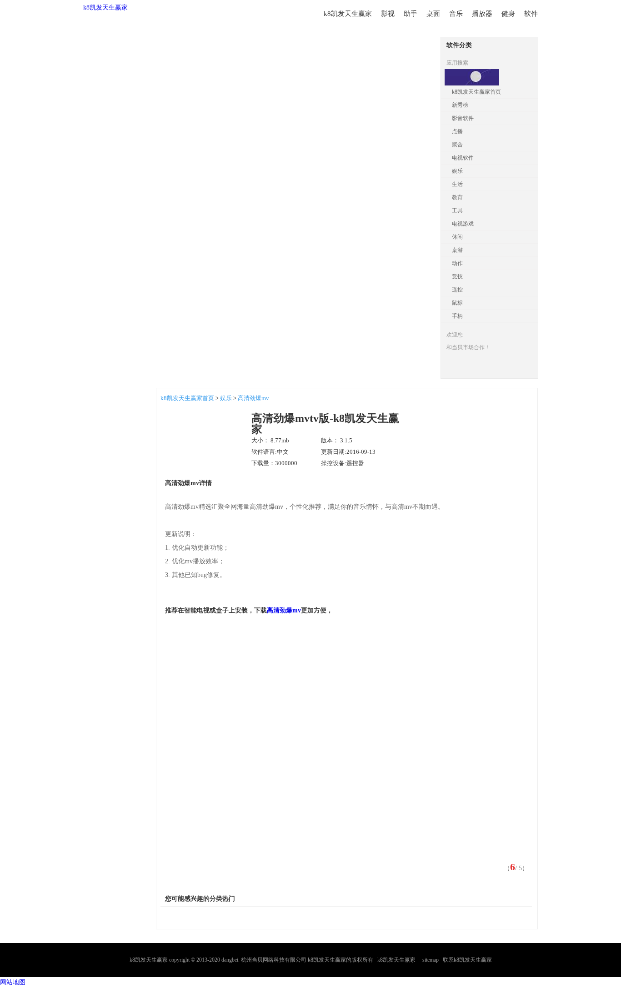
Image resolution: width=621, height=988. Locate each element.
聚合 (457, 144)
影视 (388, 13)
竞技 (457, 276)
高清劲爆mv (253, 398)
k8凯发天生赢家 (105, 7)
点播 (457, 131)
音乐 (456, 13)
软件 (531, 13)
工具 (457, 210)
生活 (457, 184)
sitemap (430, 960)
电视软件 (463, 158)
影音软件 (463, 118)
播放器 (482, 13)
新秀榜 (460, 105)
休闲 (457, 237)
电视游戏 (463, 224)
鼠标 (457, 303)
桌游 (457, 250)
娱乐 (457, 171)
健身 (508, 13)
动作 (457, 263)
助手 (410, 13)
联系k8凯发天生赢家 (467, 960)
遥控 (457, 289)
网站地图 (12, 982)
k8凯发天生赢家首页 (476, 92)
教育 (457, 197)
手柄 (457, 316)
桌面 (433, 13)
